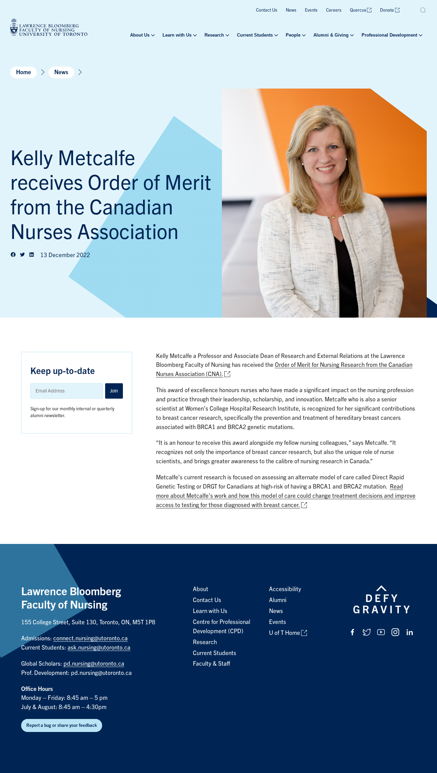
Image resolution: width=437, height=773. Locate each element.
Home (23, 72)
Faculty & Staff (211, 664)
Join (114, 390)
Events (311, 10)
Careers (333, 10)
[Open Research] (226, 35)
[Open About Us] (152, 35)
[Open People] (303, 35)
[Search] (423, 10)
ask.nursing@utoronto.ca (99, 648)
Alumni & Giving (331, 35)
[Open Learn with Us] (194, 35)
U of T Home (284, 633)
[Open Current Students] (275, 35)
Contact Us (266, 10)
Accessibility (285, 589)
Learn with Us (177, 35)
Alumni (277, 600)
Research (214, 35)
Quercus (358, 10)
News (291, 10)
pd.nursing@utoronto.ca (94, 664)
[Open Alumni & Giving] (351, 35)
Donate (387, 10)
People (293, 35)
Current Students (255, 35)
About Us (140, 35)
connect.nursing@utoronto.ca (90, 638)
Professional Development (389, 35)
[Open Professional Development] (420, 35)
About (200, 589)
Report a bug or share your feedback (61, 725)
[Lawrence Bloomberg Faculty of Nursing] (48, 28)
